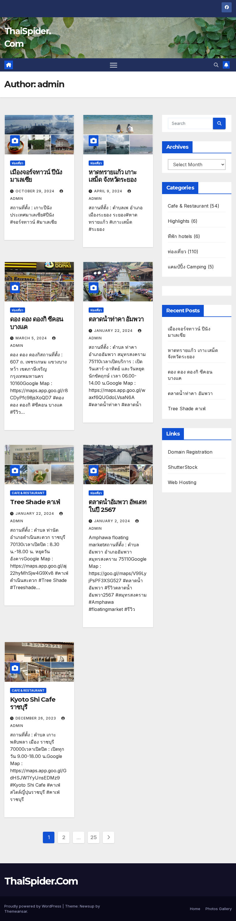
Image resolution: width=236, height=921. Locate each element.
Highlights (179, 221)
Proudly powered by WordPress (33, 906)
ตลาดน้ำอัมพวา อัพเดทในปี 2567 (117, 505)
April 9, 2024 (108, 191)
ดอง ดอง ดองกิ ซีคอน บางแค (36, 322)
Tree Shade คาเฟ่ (35, 502)
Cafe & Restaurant (28, 493)
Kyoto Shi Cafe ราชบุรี (32, 703)
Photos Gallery (218, 908)
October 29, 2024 (36, 191)
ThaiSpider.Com (41, 881)
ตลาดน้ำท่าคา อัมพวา (116, 319)
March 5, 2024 (32, 338)
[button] (216, 65)
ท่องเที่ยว (17, 163)
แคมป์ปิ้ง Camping (187, 267)
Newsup (87, 906)
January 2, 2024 (112, 521)
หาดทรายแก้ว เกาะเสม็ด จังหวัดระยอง (113, 175)
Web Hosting (182, 482)
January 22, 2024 (114, 330)
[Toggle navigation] (113, 65)
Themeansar (15, 911)
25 (93, 837)
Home (195, 908)
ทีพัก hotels (180, 236)
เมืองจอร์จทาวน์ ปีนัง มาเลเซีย (36, 175)
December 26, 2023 (36, 718)
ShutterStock (182, 467)
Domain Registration (190, 452)
